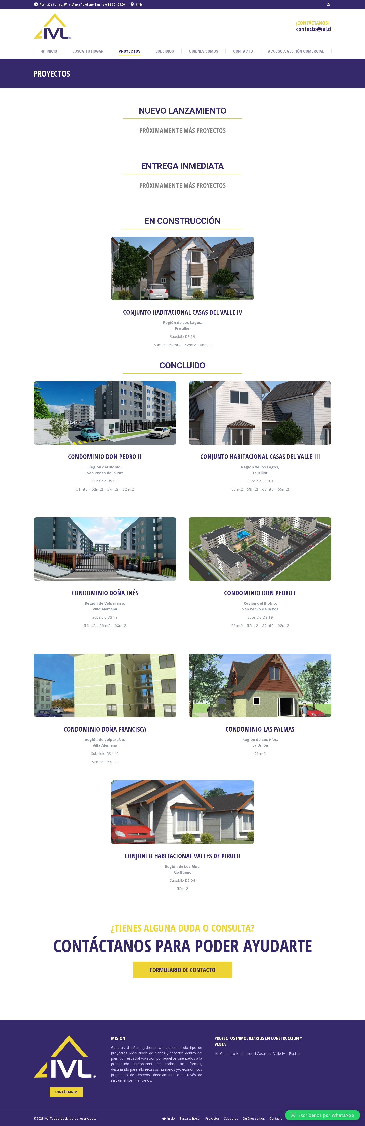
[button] (322, 1115)
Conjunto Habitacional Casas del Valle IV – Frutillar (260, 1053)
